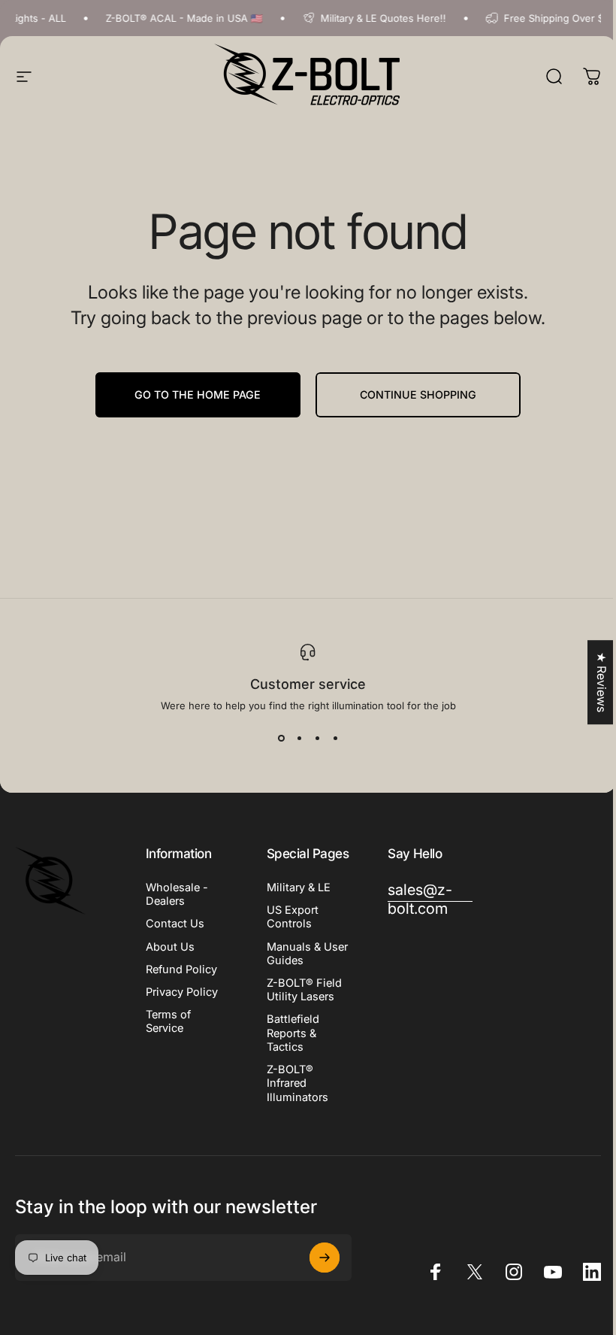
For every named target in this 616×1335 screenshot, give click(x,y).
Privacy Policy (182, 992)
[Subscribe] (325, 1257)
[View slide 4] (335, 739)
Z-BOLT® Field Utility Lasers (304, 989)
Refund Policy (181, 969)
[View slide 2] (299, 739)
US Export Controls (293, 916)
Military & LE (299, 887)
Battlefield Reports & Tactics (293, 1032)
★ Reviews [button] (601, 682)
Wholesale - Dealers (177, 894)
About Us (170, 947)
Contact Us (175, 923)
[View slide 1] (281, 739)
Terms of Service (168, 1021)
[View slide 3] (317, 739)
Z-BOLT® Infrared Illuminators (297, 1083)
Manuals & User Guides (307, 953)
